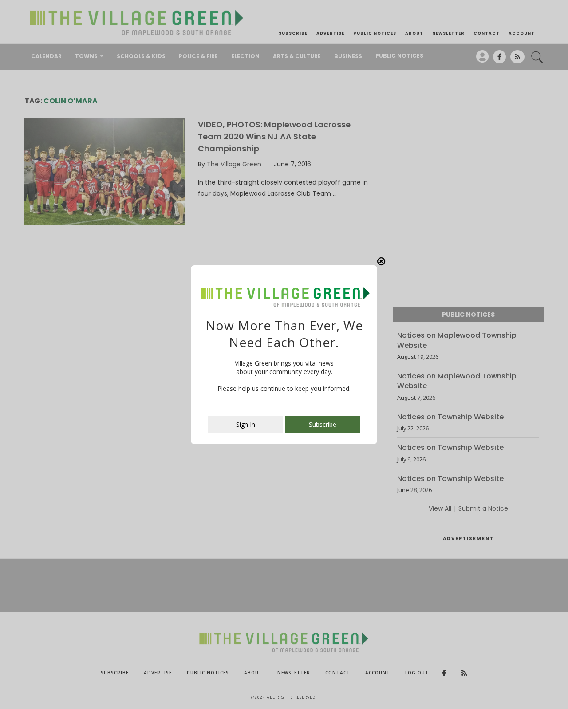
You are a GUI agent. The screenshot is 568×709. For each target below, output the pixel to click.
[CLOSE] (381, 261)
